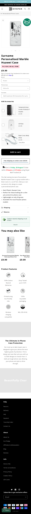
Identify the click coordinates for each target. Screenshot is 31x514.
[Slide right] (19, 51)
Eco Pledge (6, 441)
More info (15, 224)
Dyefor (17, 511)
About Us (6, 437)
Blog (4, 449)
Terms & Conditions (9, 468)
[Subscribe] (25, 497)
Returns (5, 406)
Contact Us (6, 426)
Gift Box (21, 124)
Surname (3, 92)
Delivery (6, 410)
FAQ (4, 414)
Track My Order (8, 422)
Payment (6, 418)
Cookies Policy (7, 476)
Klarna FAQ (6, 464)
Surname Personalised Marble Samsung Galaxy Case (10, 256)
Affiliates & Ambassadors (11, 445)
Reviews (5, 453)
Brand (3, 77)
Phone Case (4, 85)
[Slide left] (12, 51)
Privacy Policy (7, 472)
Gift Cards (6, 479)
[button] (2, 9)
